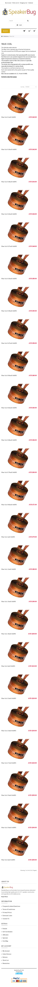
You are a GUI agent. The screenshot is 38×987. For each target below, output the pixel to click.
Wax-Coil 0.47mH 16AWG (9, 343)
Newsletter (6, 963)
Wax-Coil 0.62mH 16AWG (9, 408)
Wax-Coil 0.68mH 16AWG (9, 440)
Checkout (30, 2)
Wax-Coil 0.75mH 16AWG (9, 472)
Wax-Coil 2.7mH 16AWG (8, 763)
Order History (7, 954)
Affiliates (5, 935)
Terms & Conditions (9, 909)
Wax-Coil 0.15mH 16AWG (9, 149)
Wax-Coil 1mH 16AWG (8, 537)
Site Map (5, 941)
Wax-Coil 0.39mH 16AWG (9, 311)
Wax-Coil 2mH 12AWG (8, 860)
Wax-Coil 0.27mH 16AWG (9, 246)
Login (20, 25)
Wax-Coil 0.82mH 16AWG (9, 504)
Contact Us (6, 918)
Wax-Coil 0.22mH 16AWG (9, 214)
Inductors (6, 36)
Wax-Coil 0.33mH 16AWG (9, 278)
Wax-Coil (12, 36)
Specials (5, 938)
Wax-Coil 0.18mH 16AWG (9, 182)
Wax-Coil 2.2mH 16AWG (8, 698)
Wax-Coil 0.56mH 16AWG (9, 375)
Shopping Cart (23, 2)
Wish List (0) (15, 2)
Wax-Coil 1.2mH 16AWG (8, 569)
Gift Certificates (7, 932)
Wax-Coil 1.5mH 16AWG (8, 601)
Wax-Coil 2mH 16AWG (8, 666)
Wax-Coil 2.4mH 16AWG (8, 731)
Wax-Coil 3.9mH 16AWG (8, 795)
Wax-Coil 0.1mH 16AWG (8, 117)
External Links (7, 915)
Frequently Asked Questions (11, 906)
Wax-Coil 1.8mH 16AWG (8, 634)
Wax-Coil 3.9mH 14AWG (8, 827)
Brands (5, 928)
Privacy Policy (7, 912)
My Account (8, 2)
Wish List (6, 960)
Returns (5, 957)
